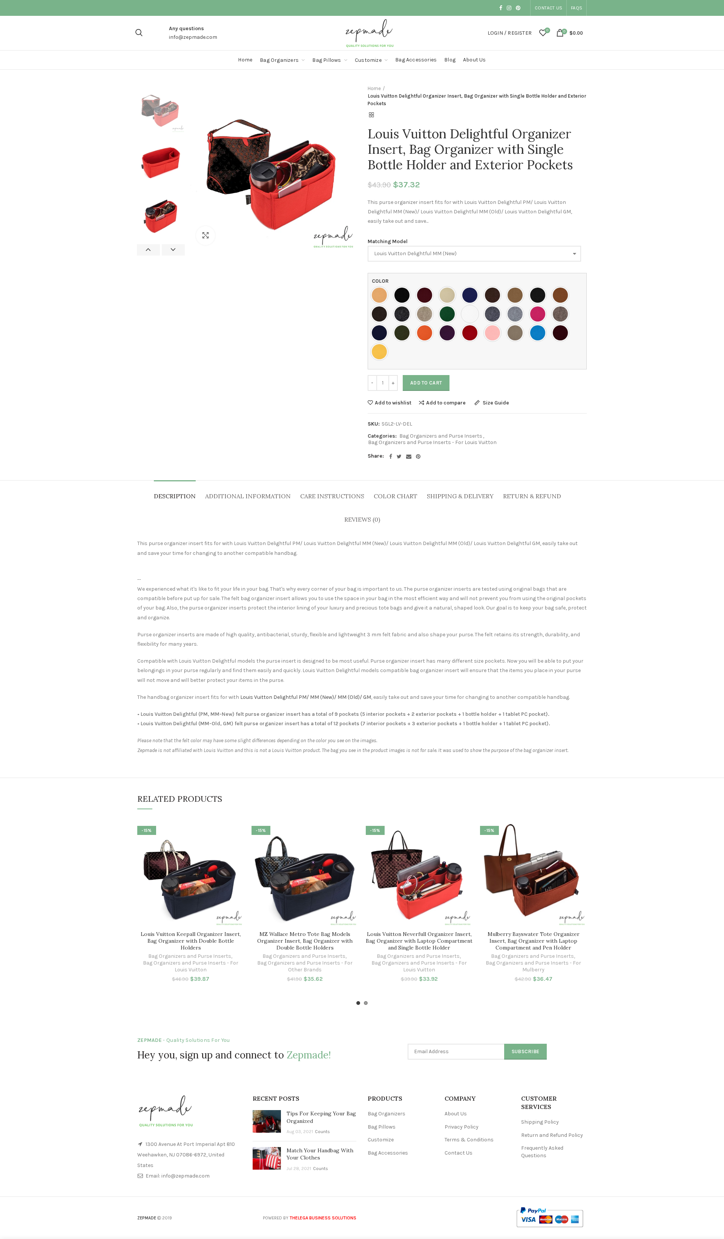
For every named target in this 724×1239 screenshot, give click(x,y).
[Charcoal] (539, 295)
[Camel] (517, 295)
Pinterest (518, 8)
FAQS (576, 8)
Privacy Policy (462, 1127)
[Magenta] (539, 314)
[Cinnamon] (562, 295)
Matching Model (388, 241)
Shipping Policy (540, 1122)
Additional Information (248, 496)
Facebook (501, 8)
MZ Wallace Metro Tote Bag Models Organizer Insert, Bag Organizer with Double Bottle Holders (305, 941)
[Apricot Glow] (381, 295)
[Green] (449, 314)
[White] (471, 314)
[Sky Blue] (539, 332)
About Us (456, 1113)
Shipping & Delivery (460, 496)
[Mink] (562, 314)
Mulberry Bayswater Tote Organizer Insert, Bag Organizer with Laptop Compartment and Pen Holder (534, 941)
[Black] (403, 295)
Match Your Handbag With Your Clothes (320, 1154)
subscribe (526, 1051)
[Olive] (403, 332)
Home (374, 88)
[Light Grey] (517, 314)
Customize (381, 1139)
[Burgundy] (426, 295)
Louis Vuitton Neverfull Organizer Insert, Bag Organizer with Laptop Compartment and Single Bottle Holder (419, 941)
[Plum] (449, 332)
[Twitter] (399, 456)
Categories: (382, 436)
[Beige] (449, 295)
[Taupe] (517, 332)
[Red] (471, 332)
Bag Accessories (388, 1153)
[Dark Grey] (403, 314)
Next (173, 250)
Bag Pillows (382, 1127)
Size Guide (495, 403)
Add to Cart (426, 383)
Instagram (509, 8)
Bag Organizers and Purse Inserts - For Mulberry (533, 966)
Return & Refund (532, 496)
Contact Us (548, 8)
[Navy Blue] (381, 332)
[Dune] (426, 314)
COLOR (380, 281)
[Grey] (494, 314)
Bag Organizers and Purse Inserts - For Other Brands (305, 966)
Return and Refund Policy (552, 1135)
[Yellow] (381, 351)
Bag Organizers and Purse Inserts (440, 436)
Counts (322, 1131)
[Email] (409, 456)
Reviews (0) (362, 519)
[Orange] (426, 332)
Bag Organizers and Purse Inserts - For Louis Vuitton (432, 443)
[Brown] (494, 295)
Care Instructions (332, 496)
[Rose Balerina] (494, 332)
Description (175, 496)
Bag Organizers (386, 1113)
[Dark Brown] (381, 314)
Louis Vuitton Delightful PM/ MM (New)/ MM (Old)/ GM (305, 697)
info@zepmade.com (193, 37)
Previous (148, 250)
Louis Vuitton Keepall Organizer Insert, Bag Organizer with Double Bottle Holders (191, 941)
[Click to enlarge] (205, 235)
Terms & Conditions (469, 1139)
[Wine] (562, 332)
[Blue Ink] (471, 295)
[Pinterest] (418, 456)
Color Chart (395, 496)
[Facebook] (390, 456)
